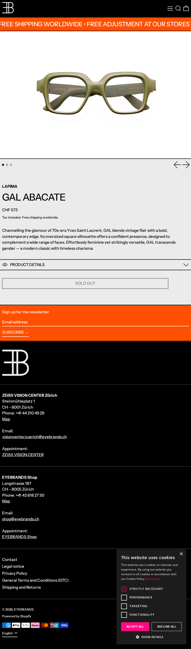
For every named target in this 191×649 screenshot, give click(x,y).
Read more (153, 579)
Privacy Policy (14, 573)
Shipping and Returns (21, 587)
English (8, 633)
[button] (178, 8)
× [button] (181, 554)
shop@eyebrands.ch (20, 519)
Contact (9, 559)
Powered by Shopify (16, 616)
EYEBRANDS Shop (19, 536)
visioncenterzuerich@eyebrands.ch (34, 436)
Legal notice (13, 566)
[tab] (3, 165)
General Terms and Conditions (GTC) (35, 580)
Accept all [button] (135, 627)
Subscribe (13, 332)
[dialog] (151, 596)
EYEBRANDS (24, 609)
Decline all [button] (166, 627)
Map (6, 419)
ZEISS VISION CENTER (23, 454)
